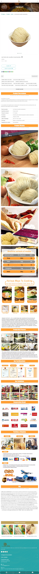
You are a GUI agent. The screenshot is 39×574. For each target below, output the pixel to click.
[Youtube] (5, 551)
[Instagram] (7, 551)
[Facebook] (1, 551)
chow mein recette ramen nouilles (7, 85)
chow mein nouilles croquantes (19, 83)
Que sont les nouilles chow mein (19, 79)
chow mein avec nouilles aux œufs (21, 85)
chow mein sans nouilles (33, 85)
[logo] (6, 544)
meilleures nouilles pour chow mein (22, 81)
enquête (8, 65)
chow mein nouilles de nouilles (31, 83)
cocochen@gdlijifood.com (5, 565)
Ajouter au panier (8, 68)
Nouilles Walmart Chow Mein (7, 79)
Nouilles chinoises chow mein (7, 83)
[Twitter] (3, 551)
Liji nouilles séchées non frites (19, 536)
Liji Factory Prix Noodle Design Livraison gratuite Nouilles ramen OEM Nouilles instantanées (7, 536)
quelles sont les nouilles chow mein (8, 81)
